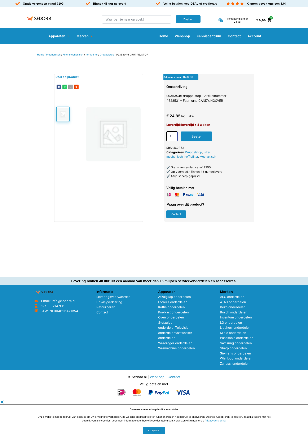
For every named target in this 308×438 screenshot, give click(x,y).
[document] (154, 419)
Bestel (196, 136)
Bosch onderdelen (233, 312)
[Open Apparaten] (68, 36)
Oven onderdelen (171, 317)
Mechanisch (53, 54)
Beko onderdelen (233, 307)
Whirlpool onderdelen (236, 358)
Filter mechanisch (73, 54)
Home (40, 54)
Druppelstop (107, 54)
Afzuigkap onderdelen (174, 297)
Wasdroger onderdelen (175, 343)
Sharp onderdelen (233, 348)
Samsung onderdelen (236, 343)
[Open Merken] (91, 36)
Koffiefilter (91, 54)
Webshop (157, 377)
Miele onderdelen (233, 333)
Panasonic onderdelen (236, 338)
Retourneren (105, 307)
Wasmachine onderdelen (176, 348)
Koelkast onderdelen (173, 312)
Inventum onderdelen (236, 317)
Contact (102, 312)
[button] (59, 87)
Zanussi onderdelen (235, 364)
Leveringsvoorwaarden (113, 297)
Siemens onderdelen (235, 353)
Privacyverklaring (109, 302)
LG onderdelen (231, 323)
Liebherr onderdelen (235, 328)
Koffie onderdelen (171, 307)
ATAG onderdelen (233, 302)
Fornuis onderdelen (172, 302)
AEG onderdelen (232, 297)
